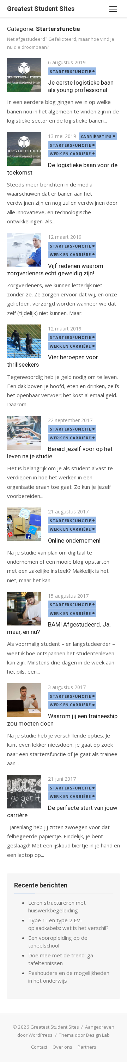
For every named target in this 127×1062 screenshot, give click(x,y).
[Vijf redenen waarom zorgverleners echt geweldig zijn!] (24, 250)
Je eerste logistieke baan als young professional (81, 86)
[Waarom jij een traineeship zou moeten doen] (24, 700)
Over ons (62, 1047)
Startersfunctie (70, 71)
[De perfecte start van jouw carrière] (24, 791)
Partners (87, 1047)
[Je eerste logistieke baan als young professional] (24, 75)
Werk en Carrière (70, 153)
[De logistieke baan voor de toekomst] (24, 149)
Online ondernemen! (74, 540)
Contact (39, 1047)
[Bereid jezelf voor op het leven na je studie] (24, 433)
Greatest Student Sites (40, 8)
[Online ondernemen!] (24, 524)
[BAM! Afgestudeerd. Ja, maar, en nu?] (24, 608)
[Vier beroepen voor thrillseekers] (24, 341)
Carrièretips (96, 136)
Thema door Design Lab (84, 1035)
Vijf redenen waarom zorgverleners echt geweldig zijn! (55, 269)
